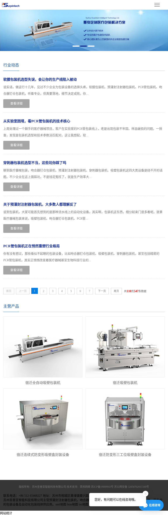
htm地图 (72, 504)
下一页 (102, 291)
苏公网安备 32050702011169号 (131, 486)
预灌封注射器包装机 (63, 500)
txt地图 (83, 504)
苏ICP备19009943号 (102, 486)
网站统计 (6, 513)
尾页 (116, 291)
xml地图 (60, 504)
